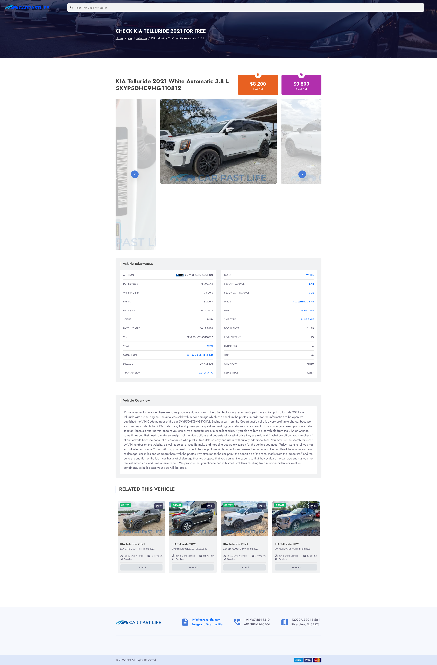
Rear (311, 284)
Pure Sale (307, 319)
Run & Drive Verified (200, 355)
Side (311, 292)
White (310, 275)
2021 (210, 346)
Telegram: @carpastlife (207, 624)
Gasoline (307, 310)
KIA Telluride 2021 (132, 544)
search (72, 7)
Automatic (206, 372)
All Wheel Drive (303, 301)
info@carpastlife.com (206, 620)
